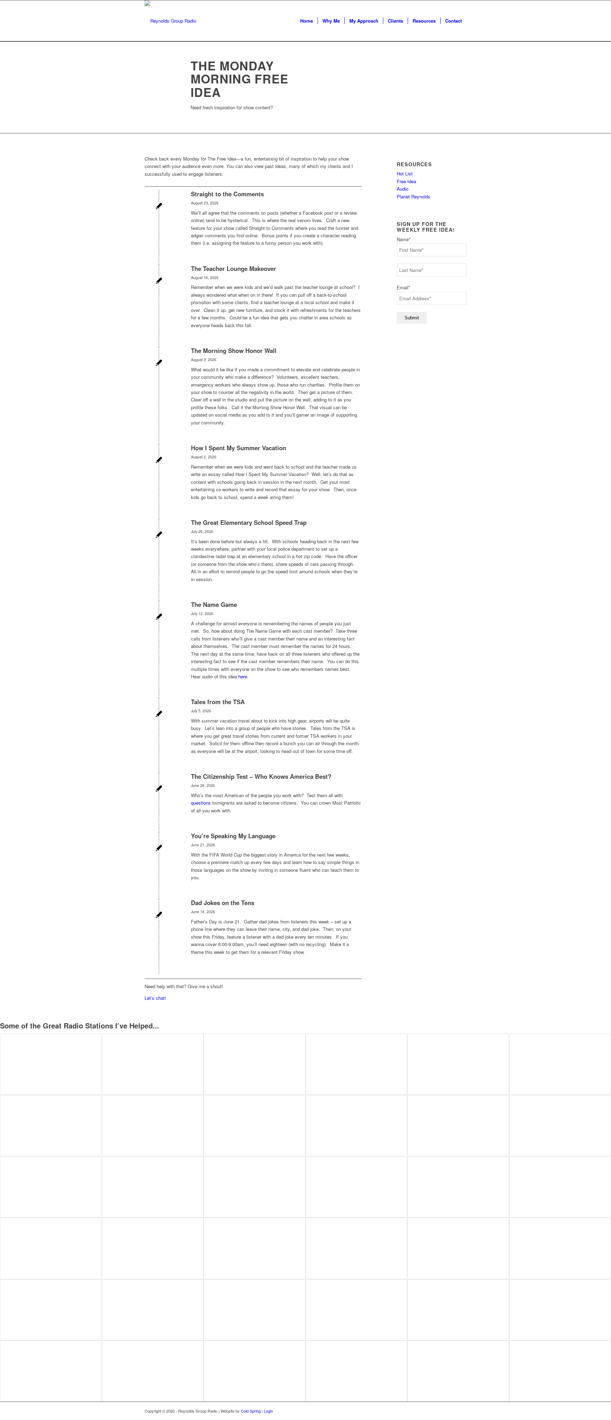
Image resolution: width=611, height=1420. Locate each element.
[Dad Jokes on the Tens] (159, 915)
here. (243, 676)
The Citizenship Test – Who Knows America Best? (261, 776)
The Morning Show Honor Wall (234, 350)
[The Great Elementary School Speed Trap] (159, 535)
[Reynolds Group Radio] (170, 20)
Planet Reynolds (413, 196)
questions (201, 802)
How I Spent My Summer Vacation (238, 448)
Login (268, 1411)
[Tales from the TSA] (159, 714)
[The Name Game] (159, 617)
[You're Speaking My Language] (159, 848)
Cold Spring (251, 1411)
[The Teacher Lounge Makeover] (159, 281)
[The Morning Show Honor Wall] (159, 363)
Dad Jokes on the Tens (222, 902)
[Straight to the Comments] (159, 206)
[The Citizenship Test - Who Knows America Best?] (159, 789)
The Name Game (214, 604)
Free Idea (406, 181)
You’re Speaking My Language (233, 835)
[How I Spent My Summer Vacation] (159, 460)
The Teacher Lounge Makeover (233, 268)
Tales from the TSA (218, 701)
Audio (402, 188)
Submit (412, 317)
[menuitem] (307, 20)
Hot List (405, 173)
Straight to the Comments (227, 194)
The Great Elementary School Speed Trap (249, 522)
